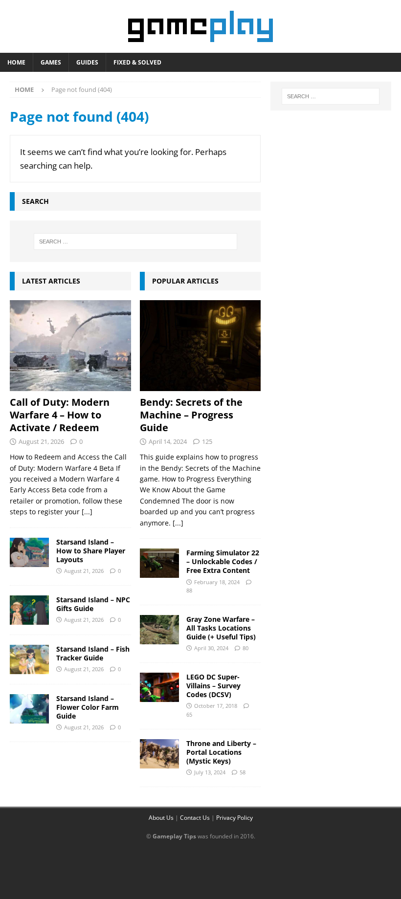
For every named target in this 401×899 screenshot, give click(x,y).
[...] (87, 511)
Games (51, 62)
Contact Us (195, 817)
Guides (87, 62)
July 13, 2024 (209, 772)
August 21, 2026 (41, 441)
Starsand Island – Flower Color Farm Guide (87, 707)
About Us (161, 817)
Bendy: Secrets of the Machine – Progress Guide (191, 414)
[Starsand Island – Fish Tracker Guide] (29, 659)
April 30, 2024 (211, 648)
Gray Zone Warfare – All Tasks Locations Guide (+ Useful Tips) (221, 627)
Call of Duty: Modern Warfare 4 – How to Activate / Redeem (60, 414)
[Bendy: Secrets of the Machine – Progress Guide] (200, 345)
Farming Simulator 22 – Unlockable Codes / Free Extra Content (222, 561)
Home (16, 62)
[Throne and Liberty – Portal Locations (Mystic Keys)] (159, 753)
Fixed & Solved (137, 62)
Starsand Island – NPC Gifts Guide (93, 604)
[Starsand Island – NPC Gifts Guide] (29, 610)
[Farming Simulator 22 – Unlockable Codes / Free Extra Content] (159, 563)
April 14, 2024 (168, 441)
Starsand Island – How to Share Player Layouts (90, 550)
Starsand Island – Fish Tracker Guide (93, 653)
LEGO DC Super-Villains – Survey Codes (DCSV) (213, 685)
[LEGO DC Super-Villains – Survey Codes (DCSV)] (159, 687)
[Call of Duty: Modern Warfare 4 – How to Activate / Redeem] (70, 345)
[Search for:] (135, 241)
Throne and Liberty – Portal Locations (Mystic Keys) (221, 752)
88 (189, 590)
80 (245, 648)
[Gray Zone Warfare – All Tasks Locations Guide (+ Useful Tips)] (159, 629)
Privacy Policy (234, 817)
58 (242, 772)
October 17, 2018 (215, 705)
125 (207, 441)
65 (189, 714)
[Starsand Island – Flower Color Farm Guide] (29, 709)
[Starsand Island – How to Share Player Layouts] (29, 552)
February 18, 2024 (217, 582)
